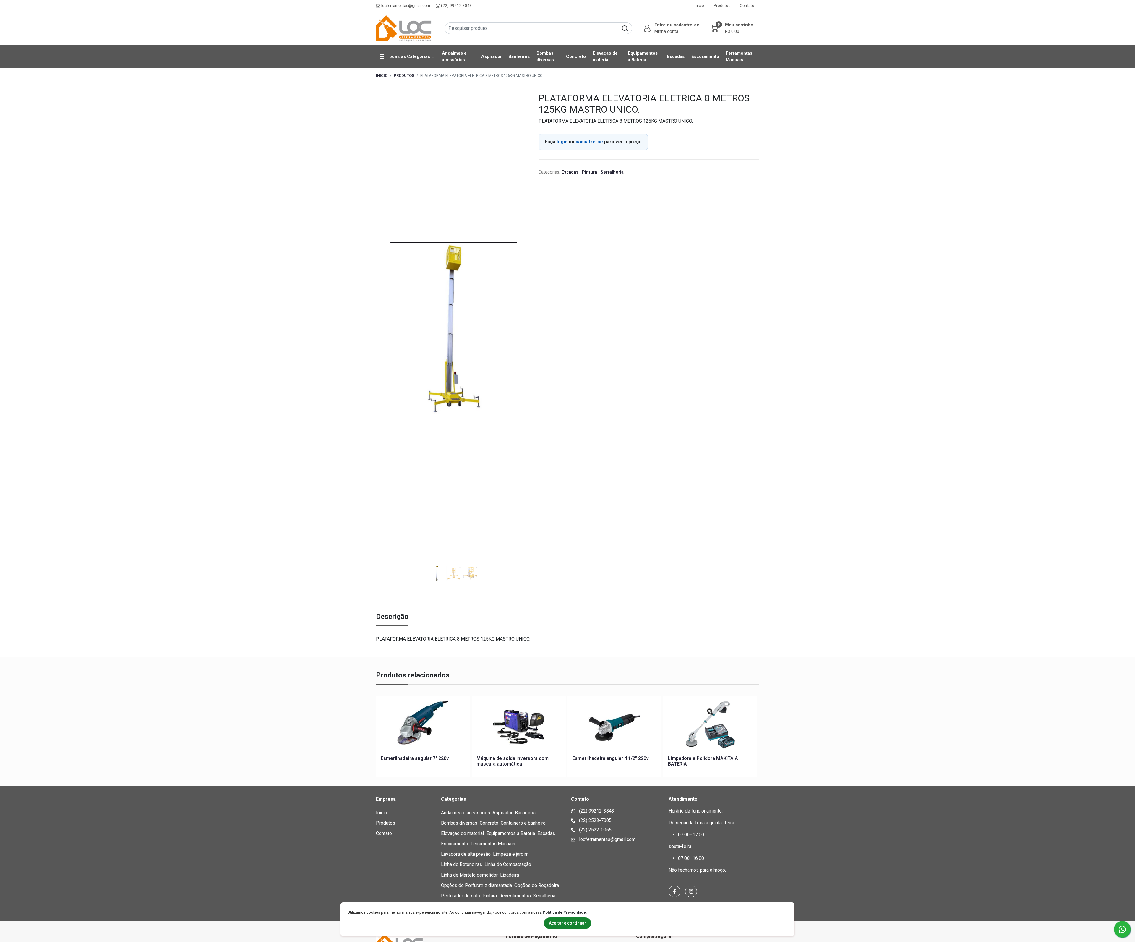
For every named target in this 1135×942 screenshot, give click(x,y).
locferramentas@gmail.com (405, 5)
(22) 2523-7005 (595, 820)
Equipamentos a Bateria (643, 56)
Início (699, 5)
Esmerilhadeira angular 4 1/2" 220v (610, 758)
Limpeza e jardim (510, 854)
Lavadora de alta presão (466, 854)
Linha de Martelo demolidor (469, 875)
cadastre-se (589, 142)
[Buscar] (625, 28)
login (563, 142)
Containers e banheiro (523, 823)
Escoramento (705, 56)
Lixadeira (509, 875)
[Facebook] (674, 891)
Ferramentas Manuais (739, 56)
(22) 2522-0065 (595, 830)
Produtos (722, 5)
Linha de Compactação (507, 864)
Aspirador (491, 56)
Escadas (676, 56)
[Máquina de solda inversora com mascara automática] (519, 725)
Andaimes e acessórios (454, 56)
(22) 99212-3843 (456, 5)
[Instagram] (691, 891)
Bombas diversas (545, 56)
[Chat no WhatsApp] (1122, 929)
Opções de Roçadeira (536, 885)
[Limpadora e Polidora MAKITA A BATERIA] (710, 725)
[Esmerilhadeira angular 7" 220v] (423, 725)
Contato (747, 5)
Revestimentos (515, 896)
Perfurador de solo (460, 896)
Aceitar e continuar (567, 923)
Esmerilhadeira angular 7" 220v (415, 758)
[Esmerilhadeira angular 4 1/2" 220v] (614, 725)
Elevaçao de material (605, 56)
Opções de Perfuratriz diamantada (476, 885)
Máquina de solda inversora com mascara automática (512, 761)
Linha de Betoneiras (461, 864)
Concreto (576, 56)
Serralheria (612, 172)
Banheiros (519, 56)
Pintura (590, 172)
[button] (671, 28)
